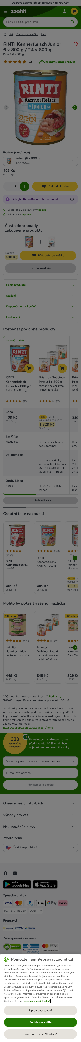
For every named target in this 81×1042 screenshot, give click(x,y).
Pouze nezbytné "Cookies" (40, 1034)
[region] (40, 998)
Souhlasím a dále (40, 1022)
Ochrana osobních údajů (37, 1001)
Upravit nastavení (40, 1010)
